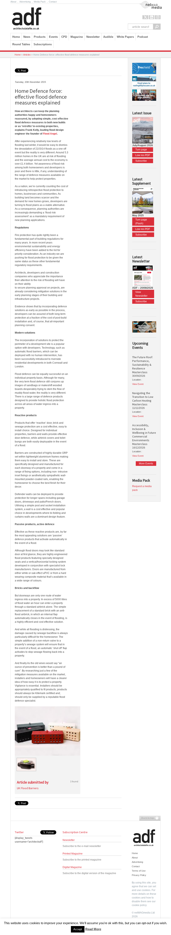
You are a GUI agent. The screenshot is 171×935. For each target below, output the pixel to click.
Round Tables (21, 44)
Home (16, 36)
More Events (146, 463)
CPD (64, 36)
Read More (93, 929)
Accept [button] (77, 929)
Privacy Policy (139, 875)
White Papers (125, 36)
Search (157, 27)
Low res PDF (142, 155)
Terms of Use (139, 870)
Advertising (25, 1)
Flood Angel (50, 133)
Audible (108, 36)
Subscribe (141, 160)
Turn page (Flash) (141, 221)
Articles (27, 54)
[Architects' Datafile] (33, 17)
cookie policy (139, 905)
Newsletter (69, 840)
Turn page (141, 149)
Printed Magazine (73, 853)
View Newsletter (141, 294)
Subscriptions (43, 44)
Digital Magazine (72, 867)
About (13, 1)
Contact (53, 1)
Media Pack (40, 1)
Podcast (142, 36)
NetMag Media (147, 2)
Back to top (146, 818)
